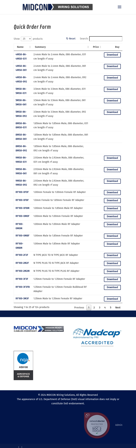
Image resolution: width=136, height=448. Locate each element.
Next (117, 307)
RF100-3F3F (22, 278)
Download (112, 54)
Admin (118, 425)
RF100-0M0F (22, 216)
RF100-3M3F (22, 298)
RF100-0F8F (22, 200)
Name (20, 46)
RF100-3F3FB (23, 286)
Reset (72, 38)
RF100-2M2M (23, 270)
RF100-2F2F (22, 255)
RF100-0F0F (22, 192)
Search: (84, 38)
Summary (40, 46)
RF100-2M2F (22, 263)
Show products (28, 38)
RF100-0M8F (22, 235)
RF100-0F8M (22, 208)
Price (96, 46)
